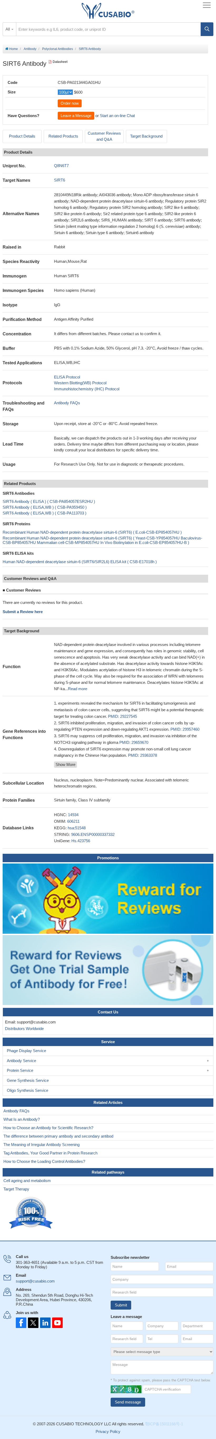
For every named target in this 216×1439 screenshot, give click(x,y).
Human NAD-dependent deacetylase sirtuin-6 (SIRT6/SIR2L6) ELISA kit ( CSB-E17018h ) (80, 561)
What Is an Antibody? (21, 1119)
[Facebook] (21, 1322)
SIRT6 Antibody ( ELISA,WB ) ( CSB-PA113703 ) (44, 513)
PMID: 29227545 (122, 716)
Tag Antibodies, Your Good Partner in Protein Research (50, 1153)
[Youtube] (56, 1322)
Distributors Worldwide (23, 1028)
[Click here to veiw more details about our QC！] (32, 1213)
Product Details (22, 136)
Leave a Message (76, 115)
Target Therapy (16, 1189)
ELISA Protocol (67, 377)
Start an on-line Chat (117, 115)
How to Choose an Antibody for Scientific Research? (48, 1127)
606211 (73, 821)
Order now (70, 103)
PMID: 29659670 (133, 742)
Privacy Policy (108, 1431)
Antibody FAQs (67, 403)
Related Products (63, 136)
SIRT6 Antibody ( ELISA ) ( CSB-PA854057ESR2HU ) (49, 501)
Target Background (146, 136)
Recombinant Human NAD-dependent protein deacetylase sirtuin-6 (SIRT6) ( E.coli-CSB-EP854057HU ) (92, 532)
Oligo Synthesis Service (27, 1090)
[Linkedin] (44, 1322)
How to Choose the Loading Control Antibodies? (44, 1161)
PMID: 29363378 (142, 755)
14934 (73, 814)
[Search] (207, 29)
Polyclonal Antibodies (57, 49)
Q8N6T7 (61, 165)
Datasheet (60, 62)
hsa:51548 (77, 828)
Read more (77, 688)
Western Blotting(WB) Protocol (80, 383)
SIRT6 (59, 180)
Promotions (108, 858)
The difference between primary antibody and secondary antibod (58, 1136)
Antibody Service (21, 1060)
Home (13, 49)
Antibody (30, 49)
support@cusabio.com (35, 1281)
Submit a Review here (23, 611)
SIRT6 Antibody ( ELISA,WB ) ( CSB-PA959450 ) (45, 507)
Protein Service (20, 1070)
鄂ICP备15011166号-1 (164, 1424)
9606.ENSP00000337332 (93, 834)
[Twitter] (32, 1322)
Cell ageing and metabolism (27, 1180)
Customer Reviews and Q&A (104, 136)
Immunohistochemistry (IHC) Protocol (86, 389)
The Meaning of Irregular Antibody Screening (41, 1144)
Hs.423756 (80, 841)
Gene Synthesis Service (28, 1080)
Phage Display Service (26, 1050)
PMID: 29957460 (184, 729)
